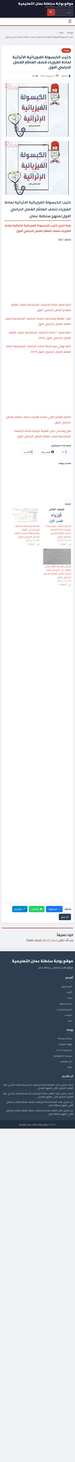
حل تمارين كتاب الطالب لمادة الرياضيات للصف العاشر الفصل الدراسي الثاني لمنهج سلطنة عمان (39, 1112)
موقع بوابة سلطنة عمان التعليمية (33, 1124)
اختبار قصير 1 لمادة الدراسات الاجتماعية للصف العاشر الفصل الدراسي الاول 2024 (40, 335)
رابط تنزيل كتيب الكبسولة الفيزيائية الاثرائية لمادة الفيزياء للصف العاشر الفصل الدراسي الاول (38, 228)
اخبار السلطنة (65, 1003)
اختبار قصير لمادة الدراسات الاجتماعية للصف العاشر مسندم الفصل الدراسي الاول (41, 307)
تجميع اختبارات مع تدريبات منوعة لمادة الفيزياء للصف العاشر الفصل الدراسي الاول (58, 531)
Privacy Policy (65, 1038)
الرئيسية (70, 32)
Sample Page (65, 1044)
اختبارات (68, 1015)
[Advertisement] (37, 258)
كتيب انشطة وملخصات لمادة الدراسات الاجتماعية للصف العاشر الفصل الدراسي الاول (38, 321)
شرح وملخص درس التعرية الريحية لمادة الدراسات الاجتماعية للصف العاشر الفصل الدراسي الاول (42, 433)
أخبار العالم (66, 986)
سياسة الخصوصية (63, 1056)
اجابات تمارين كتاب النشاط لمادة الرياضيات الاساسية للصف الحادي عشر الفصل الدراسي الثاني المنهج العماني (38, 1086)
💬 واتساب (36, 909)
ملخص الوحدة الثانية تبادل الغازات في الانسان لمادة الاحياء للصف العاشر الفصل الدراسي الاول (57, 572)
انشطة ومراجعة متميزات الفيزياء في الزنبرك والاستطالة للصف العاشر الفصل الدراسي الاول (26, 531)
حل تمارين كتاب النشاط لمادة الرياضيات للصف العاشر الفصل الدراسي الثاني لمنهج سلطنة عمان (39, 1103)
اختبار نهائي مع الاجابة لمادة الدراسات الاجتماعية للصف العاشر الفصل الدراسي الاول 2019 (38, 348)
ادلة (70, 1021)
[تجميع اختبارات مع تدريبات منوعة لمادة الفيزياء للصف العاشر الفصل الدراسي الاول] (57, 516)
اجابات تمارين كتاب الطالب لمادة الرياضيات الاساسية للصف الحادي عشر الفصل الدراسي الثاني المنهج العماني (38, 1095)
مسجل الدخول (50, 940)
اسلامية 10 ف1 (64, 1050)
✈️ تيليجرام (19, 909)
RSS (70, 1067)
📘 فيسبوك (54, 909)
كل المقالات (66, 1061)
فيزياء (61, 32)
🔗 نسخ (65, 917)
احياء (69, 998)
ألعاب (69, 992)
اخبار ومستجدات (64, 1009)
